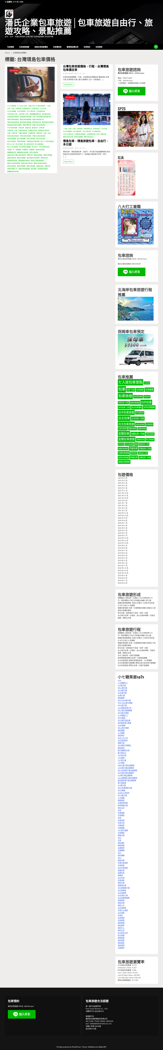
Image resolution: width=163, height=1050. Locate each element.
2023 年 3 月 (122, 478)
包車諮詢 (99, 46)
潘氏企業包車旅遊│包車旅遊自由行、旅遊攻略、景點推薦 (79, 27)
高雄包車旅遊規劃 (24, 169)
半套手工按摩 (123, 910)
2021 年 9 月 (122, 500)
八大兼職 (121, 733)
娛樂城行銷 (122, 885)
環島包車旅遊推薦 (25, 119)
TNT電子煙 (122, 755)
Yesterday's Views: (125, 968)
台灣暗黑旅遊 (123, 803)
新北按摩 (121, 935)
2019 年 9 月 (122, 545)
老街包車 (21, 128)
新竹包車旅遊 (129, 444)
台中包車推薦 (149, 407)
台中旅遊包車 (140, 413)
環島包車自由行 (89, 137)
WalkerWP (102, 1047)
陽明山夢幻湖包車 (27, 163)
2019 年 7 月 (122, 550)
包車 (121, 389)
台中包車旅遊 (126, 412)
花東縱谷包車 (32, 130)
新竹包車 (121, 444)
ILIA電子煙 (122, 685)
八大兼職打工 (123, 683)
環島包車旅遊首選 (13, 122)
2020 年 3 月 (122, 530)
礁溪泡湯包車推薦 (25, 122)
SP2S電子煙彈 (123, 713)
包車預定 (87, 46)
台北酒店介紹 (123, 895)
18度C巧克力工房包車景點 (36, 106)
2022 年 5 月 (122, 481)
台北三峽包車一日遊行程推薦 (128, 655)
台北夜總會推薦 (123, 898)
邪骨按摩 (121, 900)
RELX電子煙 (122, 688)
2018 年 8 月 (122, 578)
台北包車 (43, 108)
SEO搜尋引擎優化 (124, 745)
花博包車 (42, 128)
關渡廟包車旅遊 (12, 160)
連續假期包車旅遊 (22, 152)
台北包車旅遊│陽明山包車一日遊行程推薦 (133, 665)
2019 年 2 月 (122, 563)
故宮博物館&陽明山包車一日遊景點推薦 (132, 658)
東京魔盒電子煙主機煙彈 (127, 780)
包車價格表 (57, 46)
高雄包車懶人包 (12, 169)
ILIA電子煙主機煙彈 (125, 775)
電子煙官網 (122, 783)
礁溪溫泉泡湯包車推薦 (14, 125)
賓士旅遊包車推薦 (25, 147)
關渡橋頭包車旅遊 (24, 160)
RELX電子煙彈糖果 (125, 710)
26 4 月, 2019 (80, 148)
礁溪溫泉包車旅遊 (47, 122)
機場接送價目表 (72, 46)
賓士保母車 (19, 144)
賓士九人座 (10, 144)
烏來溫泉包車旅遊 (13, 117)
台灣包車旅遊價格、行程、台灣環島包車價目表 (86, 67)
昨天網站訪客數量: (125, 970)
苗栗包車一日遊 (142, 453)
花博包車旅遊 (22, 130)
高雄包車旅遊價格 (41, 46)
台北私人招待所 (123, 793)
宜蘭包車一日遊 (137, 434)
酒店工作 (121, 905)
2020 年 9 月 (122, 518)
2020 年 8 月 (122, 520)
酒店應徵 (121, 845)
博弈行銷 (121, 883)
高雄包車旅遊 (124, 462)
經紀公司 (121, 808)
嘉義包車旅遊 (133, 428)
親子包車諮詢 (11, 141)
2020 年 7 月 (122, 523)
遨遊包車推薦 (47, 155)
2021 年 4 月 (122, 508)
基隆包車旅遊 (142, 428)
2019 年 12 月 (123, 538)
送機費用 (25, 150)
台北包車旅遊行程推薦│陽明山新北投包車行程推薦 (137, 663)
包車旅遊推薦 (138, 396)
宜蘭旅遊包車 (140, 439)
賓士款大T (35, 147)
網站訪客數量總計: (125, 980)
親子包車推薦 (21, 139)
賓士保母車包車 (29, 144)
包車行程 (121, 823)
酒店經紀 (121, 735)
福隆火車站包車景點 (38, 125)
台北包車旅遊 (21, 111)
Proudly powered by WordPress (69, 1047)
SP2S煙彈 (121, 718)
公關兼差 (121, 848)
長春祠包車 (44, 158)
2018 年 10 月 (123, 573)
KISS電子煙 (122, 693)
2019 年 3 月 (122, 560)
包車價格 (140, 390)
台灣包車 (149, 424)
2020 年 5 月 (122, 528)
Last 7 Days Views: (125, 973)
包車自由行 (35, 108)
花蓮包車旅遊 (123, 453)
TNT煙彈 (121, 758)
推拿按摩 (121, 800)
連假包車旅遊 (40, 150)
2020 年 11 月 (123, 513)
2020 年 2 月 (122, 533)
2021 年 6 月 (122, 505)
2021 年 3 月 (122, 510)
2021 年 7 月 (122, 503)
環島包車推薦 (78, 137)
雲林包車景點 (11, 166)
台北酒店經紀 (123, 740)
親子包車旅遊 (31, 139)
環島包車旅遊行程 (38, 119)
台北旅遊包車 (40, 111)
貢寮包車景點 (21, 141)
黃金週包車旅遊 (43, 169)
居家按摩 (121, 938)
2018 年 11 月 (123, 570)
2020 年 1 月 (122, 535)
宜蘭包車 (123, 433)
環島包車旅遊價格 (13, 119)
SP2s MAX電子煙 (124, 700)
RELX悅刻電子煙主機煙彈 (127, 770)
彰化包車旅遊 (150, 439)
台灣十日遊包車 (68, 134)
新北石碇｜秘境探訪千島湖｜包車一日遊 (133, 613)
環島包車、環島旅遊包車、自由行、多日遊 (86, 142)
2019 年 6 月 (122, 553)
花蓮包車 (133, 448)
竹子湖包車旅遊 (12, 128)
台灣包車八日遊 (23, 114)
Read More (68, 84)
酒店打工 (121, 928)
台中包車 (146, 402)
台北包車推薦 (11, 111)
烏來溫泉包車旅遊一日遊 (28, 117)
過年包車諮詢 (33, 152)
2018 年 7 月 (122, 580)
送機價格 (18, 150)
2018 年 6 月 (122, 583)
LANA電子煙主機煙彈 (126, 768)
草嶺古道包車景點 (25, 136)
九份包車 (147, 383)
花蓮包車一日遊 (145, 448)
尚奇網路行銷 (123, 805)
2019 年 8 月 (122, 548)
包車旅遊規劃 (24, 46)
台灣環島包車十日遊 (93, 134)
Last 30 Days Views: (126, 975)
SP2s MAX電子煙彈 (125, 703)
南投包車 (147, 396)
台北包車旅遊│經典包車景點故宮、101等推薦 (135, 660)
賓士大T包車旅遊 (12, 147)
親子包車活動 (40, 139)
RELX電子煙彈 (123, 728)
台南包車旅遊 (140, 424)
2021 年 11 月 (123, 495)
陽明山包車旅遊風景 (13, 163)
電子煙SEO (122, 753)
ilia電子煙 (121, 695)
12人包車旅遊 (11, 106)
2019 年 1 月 (122, 565)
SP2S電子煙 (122, 690)
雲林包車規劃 (31, 166)
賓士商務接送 (39, 144)
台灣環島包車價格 (80, 134)
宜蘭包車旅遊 (126, 439)
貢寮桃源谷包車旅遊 (33, 141)
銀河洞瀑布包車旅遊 (33, 158)
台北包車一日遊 (137, 418)
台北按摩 (121, 913)
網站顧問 (121, 698)
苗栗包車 (134, 453)
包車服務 (10, 46)
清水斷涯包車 (46, 114)
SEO (119, 838)
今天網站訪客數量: (125, 965)
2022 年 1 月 (122, 490)
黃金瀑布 (34, 169)
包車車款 (121, 820)
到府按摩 (121, 940)
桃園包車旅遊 (123, 448)
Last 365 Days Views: (126, 978)
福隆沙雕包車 (27, 125)
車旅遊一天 (10, 150)
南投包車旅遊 (134, 403)
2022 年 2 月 (122, 488)
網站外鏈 (121, 860)
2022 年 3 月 (122, 486)
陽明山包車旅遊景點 (37, 160)
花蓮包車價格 (22, 133)
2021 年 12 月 (123, 493)
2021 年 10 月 (123, 498)
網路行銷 (121, 743)
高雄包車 (47, 166)
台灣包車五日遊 (12, 114)
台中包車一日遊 (124, 407)
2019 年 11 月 (123, 540)
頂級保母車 (39, 166)
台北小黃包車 (31, 111)
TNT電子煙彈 (123, 830)
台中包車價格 (137, 407)
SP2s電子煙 (122, 705)
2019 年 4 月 (122, 558)
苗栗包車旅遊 (123, 457)
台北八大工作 (123, 738)
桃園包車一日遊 (144, 444)
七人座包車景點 (130, 382)
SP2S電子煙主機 (124, 720)
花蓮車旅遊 (31, 133)
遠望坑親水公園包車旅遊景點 (16, 155)
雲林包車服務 (21, 166)
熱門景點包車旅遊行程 (44, 117)
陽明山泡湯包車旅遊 (40, 163)
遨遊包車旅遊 (11, 158)
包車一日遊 (10, 108)
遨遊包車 (30, 155)
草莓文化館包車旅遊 (38, 136)
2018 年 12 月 (123, 568)
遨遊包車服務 (21, 158)
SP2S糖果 (121, 790)
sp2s (119, 680)
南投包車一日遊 (123, 403)
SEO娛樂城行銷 (124, 888)
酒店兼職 (121, 730)
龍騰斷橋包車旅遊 (13, 171)
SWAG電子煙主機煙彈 (126, 765)
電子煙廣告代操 (123, 750)
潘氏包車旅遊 (69, 73)
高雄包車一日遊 (144, 457)
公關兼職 (121, 850)
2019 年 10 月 (123, 543)
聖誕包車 (35, 128)
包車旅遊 (18, 108)
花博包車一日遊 (12, 130)
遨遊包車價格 (38, 155)
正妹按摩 (121, 918)
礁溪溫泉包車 (36, 122)
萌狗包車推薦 (11, 139)
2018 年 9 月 (122, 575)
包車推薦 (149, 389)
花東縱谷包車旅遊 (43, 130)
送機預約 (32, 150)
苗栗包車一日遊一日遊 (43, 133)
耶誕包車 (28, 128)
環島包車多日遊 (68, 137)
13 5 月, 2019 (80, 73)
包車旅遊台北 (26, 108)
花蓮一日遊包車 (12, 133)
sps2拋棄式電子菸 (124, 708)
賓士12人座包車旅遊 (47, 141)
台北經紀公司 (123, 933)
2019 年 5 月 (122, 555)
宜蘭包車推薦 (150, 434)
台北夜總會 (122, 890)
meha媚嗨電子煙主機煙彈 (127, 778)
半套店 (120, 915)
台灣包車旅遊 (122, 428)
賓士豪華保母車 (44, 147)
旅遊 (136, 444)
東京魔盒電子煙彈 (124, 723)
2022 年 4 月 (122, 483)
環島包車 (103, 134)
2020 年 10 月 (123, 515)
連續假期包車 (11, 152)
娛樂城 (120, 875)
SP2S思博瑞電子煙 (125, 788)
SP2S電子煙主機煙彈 (126, 773)
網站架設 (121, 748)
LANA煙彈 (121, 725)
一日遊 (48, 106)
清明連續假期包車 (35, 114)
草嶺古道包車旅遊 (13, 136)
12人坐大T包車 (22, 106)
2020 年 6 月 (122, 525)
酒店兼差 (121, 843)
